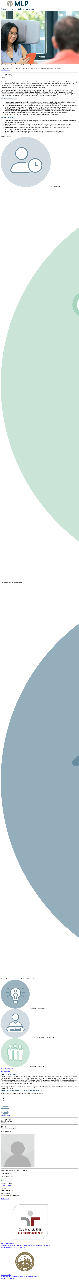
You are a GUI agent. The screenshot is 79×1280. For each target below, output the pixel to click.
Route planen (5, 1199)
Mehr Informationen (7, 1068)
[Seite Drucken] (5, 1113)
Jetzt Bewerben (5, 70)
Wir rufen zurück (6, 1185)
